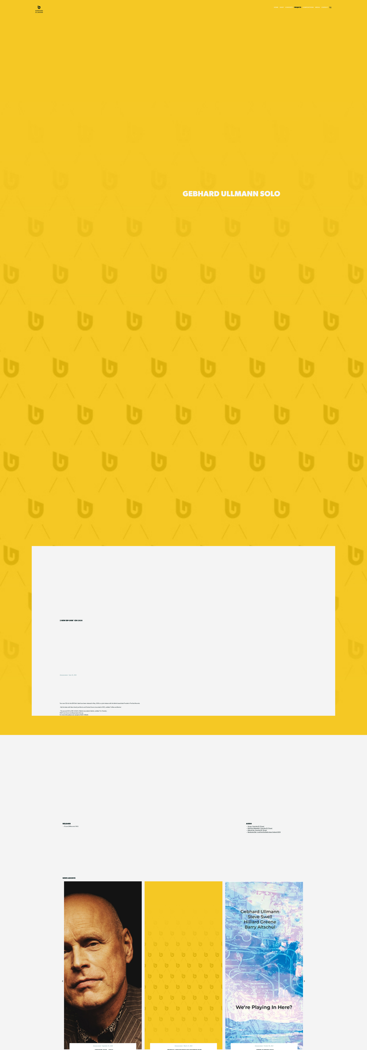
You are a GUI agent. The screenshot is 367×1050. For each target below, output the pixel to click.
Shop (282, 7)
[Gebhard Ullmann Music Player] (330, 7)
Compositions (308, 7)
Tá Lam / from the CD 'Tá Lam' (256, 826)
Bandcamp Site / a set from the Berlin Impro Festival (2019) (264, 832)
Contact (324, 7)
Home (276, 7)
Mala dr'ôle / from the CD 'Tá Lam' (257, 830)
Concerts (289, 7)
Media (317, 7)
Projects (297, 7)
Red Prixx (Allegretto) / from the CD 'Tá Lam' (260, 828)
